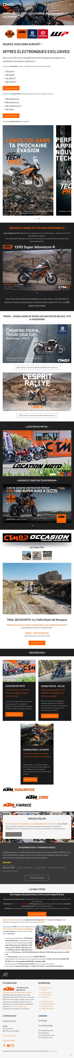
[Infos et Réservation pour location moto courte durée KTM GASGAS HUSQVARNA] (19, 671)
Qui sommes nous (46, 988)
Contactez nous (14, 834)
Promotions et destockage (18, 1006)
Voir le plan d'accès (10, 1036)
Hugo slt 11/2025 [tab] (40, 867)
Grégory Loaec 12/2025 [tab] (24, 867)
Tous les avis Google (37, 878)
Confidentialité (46, 994)
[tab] (34, 218)
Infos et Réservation (14, 714)
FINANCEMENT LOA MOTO (36, 749)
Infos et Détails (30, 779)
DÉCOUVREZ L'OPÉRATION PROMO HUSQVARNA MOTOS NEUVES (38, 367)
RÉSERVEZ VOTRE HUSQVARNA (41, 344)
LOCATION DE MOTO (15, 686)
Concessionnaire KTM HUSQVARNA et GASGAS (17, 992)
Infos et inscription (37, 643)
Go (43, 293)
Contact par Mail (10, 1040)
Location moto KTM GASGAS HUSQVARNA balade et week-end (37, 453)
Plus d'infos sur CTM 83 (37, 914)
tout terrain (40, 922)
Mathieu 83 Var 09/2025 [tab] (10, 871)
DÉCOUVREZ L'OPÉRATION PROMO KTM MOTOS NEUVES (38, 415)
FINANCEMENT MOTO (47, 1008)
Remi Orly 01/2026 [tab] (9, 867)
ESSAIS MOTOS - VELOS (53, 686)
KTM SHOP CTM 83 (46, 1001)
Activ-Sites (53, 1051)
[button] (70, 4)
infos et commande (11, 88)
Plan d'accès (45, 997)
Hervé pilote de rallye (13, 920)
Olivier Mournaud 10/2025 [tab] (57, 867)
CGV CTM (44, 990)
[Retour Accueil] (8, 4)
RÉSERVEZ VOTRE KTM (41, 392)
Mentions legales (46, 992)
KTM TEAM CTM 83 (46, 1006)
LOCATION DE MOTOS (47, 1004)
